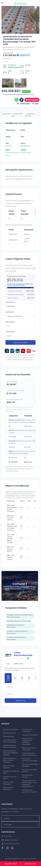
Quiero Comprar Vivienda (9, 767)
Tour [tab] (8, 664)
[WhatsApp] (12, 848)
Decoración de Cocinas (27, 776)
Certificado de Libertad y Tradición (29, 791)
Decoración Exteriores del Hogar (29, 760)
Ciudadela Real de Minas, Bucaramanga (18, 94)
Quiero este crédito (21, 342)
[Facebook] (2, 848)
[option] (20, 29)
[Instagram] (7, 848)
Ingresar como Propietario (8, 788)
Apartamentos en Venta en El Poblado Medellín (10, 753)
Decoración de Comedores (27, 730)
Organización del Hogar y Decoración (29, 754)
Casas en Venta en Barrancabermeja (10, 741)
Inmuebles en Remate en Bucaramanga (19, 621)
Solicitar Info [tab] (18, 664)
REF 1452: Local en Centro (11, 518)
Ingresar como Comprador (8, 783)
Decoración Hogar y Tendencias (29, 749)
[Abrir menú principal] (2, 3)
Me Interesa (33, 100)
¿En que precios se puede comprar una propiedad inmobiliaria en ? (29, 783)
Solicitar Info (30, 863)
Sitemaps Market (9, 733)
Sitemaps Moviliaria (10, 729)
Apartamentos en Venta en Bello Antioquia (9, 760)
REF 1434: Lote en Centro (11, 557)
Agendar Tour (11, 863)
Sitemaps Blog (8, 736)
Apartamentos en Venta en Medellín (9, 746)
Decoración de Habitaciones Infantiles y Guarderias (27, 741)
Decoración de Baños (30, 735)
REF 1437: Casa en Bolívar (11, 549)
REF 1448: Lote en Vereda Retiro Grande (11, 538)
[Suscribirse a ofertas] (37, 824)
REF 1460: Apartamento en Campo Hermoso (12, 527)
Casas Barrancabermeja (23, 654)
